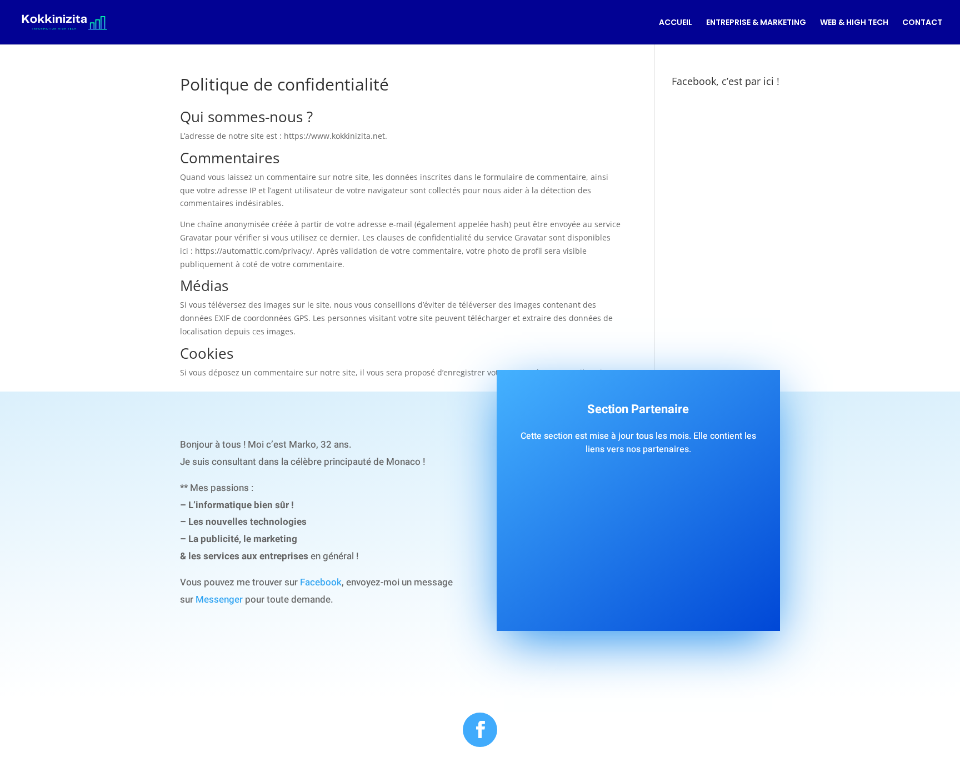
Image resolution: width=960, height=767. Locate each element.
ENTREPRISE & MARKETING (756, 23)
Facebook (321, 582)
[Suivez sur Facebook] (480, 730)
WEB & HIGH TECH (854, 23)
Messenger (219, 599)
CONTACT (922, 23)
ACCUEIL (675, 23)
